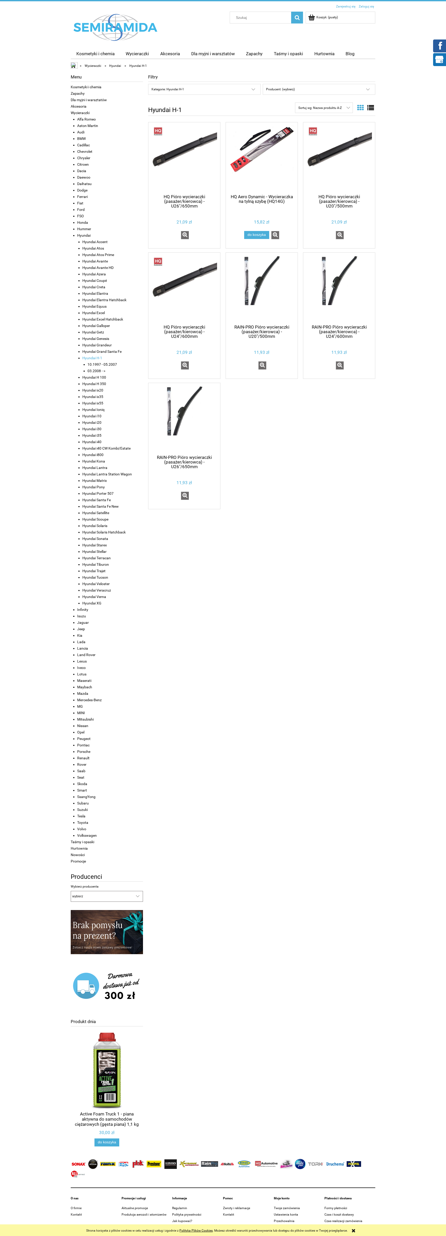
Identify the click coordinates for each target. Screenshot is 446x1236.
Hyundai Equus (94, 306)
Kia (79, 635)
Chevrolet (84, 151)
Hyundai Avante (95, 261)
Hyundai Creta (93, 287)
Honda (82, 222)
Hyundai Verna (94, 597)
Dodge (82, 190)
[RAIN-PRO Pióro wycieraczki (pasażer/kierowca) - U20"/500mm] (261, 288)
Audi (80, 132)
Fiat (80, 203)
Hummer (84, 229)
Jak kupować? (182, 1221)
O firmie (76, 1208)
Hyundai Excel (93, 313)
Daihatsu (84, 184)
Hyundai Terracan (96, 558)
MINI (81, 713)
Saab (81, 771)
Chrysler (83, 158)
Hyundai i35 (91, 435)
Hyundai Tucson (95, 577)
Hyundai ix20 (92, 390)
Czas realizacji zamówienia (343, 1221)
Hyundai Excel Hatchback (102, 319)
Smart (82, 790)
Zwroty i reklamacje (236, 1208)
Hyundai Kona (93, 461)
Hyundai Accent (95, 242)
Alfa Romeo (86, 119)
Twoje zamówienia (287, 1208)
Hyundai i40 (91, 442)
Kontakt (76, 1214)
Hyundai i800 (92, 455)
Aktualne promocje (135, 1208)
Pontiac (83, 745)
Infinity (82, 610)
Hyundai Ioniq (93, 410)
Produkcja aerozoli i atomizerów (144, 1214)
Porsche (83, 751)
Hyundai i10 (91, 416)
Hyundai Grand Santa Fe (102, 351)
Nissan (82, 726)
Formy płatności (335, 1208)
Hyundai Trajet (94, 571)
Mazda (82, 693)
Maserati (84, 681)
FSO (80, 216)
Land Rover (86, 655)
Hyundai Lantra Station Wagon (107, 474)
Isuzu (81, 616)
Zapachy (78, 93)
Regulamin (179, 1208)
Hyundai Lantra (94, 468)
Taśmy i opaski (82, 842)
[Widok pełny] (370, 108)
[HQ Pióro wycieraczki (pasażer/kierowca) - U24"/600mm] (184, 288)
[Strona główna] (116, 27)
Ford (81, 210)
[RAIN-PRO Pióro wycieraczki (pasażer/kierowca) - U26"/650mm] (184, 418)
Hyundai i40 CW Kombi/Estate (106, 448)
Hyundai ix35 (92, 397)
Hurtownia (79, 848)
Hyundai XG (91, 603)
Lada (81, 642)
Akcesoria (78, 106)
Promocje (78, 861)
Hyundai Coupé (94, 280)
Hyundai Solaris (94, 526)
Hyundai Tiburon (95, 564)
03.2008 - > (96, 371)
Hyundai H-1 (92, 358)
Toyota (82, 822)
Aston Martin (87, 126)
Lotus (81, 674)
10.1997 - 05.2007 (102, 364)
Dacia (81, 171)
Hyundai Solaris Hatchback (104, 532)
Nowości (78, 855)
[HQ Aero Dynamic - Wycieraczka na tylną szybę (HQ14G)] (261, 157)
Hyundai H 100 (94, 377)
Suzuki (82, 810)
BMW (81, 139)
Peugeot (84, 739)
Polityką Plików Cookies (196, 1230)
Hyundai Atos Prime (98, 255)
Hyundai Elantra (95, 293)
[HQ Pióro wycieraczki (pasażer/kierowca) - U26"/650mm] (184, 157)
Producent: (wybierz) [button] (280, 89)
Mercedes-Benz (89, 700)
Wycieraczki (80, 113)
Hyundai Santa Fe (96, 500)
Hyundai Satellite (95, 513)
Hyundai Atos (93, 248)
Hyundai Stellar (94, 551)
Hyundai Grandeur (97, 345)
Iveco (81, 668)
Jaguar (83, 622)
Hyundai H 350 (94, 384)
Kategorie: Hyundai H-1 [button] (168, 89)
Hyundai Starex (94, 545)
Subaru (83, 803)
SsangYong (86, 797)
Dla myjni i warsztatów (89, 100)
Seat (80, 777)
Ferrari (82, 197)
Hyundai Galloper (96, 326)
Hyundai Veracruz (96, 590)
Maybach (84, 687)
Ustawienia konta (286, 1214)
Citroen (83, 164)
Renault (83, 758)
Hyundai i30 (91, 429)
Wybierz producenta (85, 886)
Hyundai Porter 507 (98, 493)
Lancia (82, 648)
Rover (81, 764)
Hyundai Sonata (95, 539)
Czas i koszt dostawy (339, 1214)
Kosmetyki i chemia (86, 87)
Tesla (81, 816)
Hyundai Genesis (95, 339)
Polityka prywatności (186, 1214)
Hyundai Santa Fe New (100, 506)
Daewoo (83, 177)
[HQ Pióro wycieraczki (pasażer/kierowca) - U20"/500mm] (339, 157)
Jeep (81, 629)
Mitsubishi (85, 719)
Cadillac (83, 145)
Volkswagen (87, 835)
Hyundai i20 (91, 422)
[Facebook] (439, 45)
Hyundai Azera (94, 274)
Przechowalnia (284, 1221)
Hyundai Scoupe (95, 519)
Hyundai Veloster (96, 584)
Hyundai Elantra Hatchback (104, 300)
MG (80, 706)
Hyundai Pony (93, 487)
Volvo (81, 829)
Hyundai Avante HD (98, 268)
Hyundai (84, 235)
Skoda (82, 784)
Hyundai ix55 (92, 403)
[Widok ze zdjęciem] (360, 108)
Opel (80, 732)
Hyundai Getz (93, 332)
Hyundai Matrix (94, 481)
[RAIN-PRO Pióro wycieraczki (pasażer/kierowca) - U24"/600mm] (339, 288)
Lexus (82, 661)
